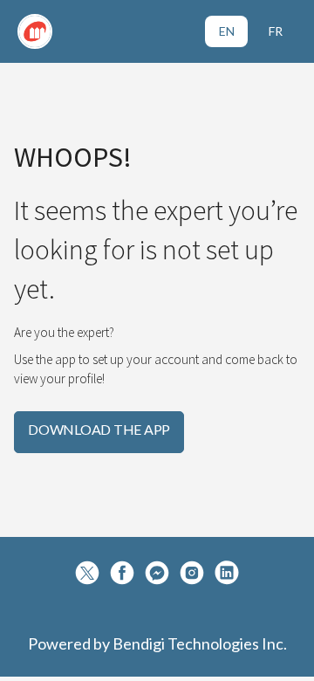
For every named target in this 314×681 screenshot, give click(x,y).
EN (227, 31)
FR (276, 31)
